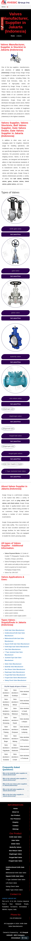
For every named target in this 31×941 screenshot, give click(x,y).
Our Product (15, 815)
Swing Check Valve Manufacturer (15, 680)
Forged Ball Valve (15, 857)
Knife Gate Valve (15, 837)
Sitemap (15, 829)
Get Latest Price (15, 234)
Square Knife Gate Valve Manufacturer (17, 644)
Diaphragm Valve (15, 854)
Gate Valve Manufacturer (13, 649)
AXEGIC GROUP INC (9, 898)
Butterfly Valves (15, 847)
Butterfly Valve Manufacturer (14, 666)
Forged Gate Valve (15, 861)
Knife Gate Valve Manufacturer (14, 630)
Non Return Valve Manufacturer (15, 669)
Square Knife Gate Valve (15, 876)
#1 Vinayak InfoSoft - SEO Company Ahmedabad (17, 935)
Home (13, 36)
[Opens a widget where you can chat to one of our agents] (24, 938)
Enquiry (15, 822)
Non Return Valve (15, 850)
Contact (15, 825)
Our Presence (15, 819)
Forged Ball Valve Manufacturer (15, 675)
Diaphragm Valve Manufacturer (15, 672)
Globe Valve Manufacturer (13, 664)
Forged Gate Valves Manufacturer (16, 677)
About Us (15, 812)
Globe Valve (15, 844)
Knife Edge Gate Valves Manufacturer (17, 646)
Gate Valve (15, 840)
